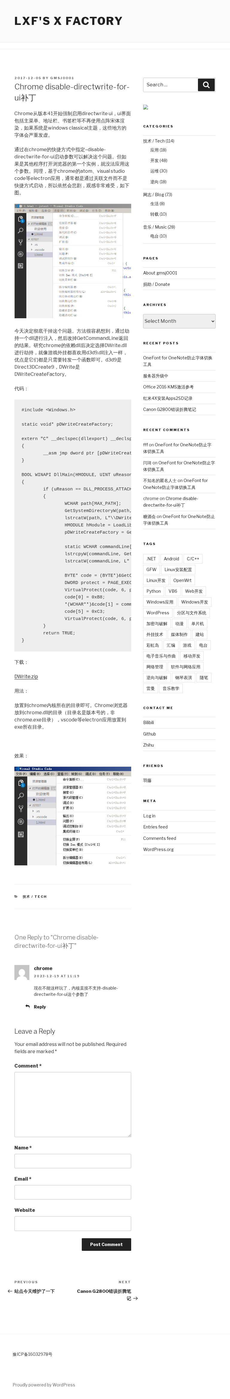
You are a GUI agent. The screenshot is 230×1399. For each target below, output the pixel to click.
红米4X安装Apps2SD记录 (168, 398)
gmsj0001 (62, 78)
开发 (154, 160)
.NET (151, 558)
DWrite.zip (26, 676)
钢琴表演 (183, 677)
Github (149, 733)
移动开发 (192, 655)
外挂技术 (154, 634)
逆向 (154, 181)
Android (171, 558)
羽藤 (147, 780)
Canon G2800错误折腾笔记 (169, 409)
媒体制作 (179, 634)
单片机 (197, 623)
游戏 (187, 645)
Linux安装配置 (178, 569)
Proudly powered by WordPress (44, 1384)
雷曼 (150, 688)
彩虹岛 (152, 645)
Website (24, 1210)
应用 (154, 149)
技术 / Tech (35, 896)
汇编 (171, 645)
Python (153, 591)
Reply (40, 1006)
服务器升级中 (155, 375)
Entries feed (155, 826)
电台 (154, 235)
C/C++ (193, 558)
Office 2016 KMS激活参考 (168, 386)
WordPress (157, 612)
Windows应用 (159, 601)
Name (23, 1148)
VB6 (173, 591)
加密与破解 (156, 623)
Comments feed (159, 838)
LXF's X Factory (68, 21)
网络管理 (154, 666)
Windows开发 (194, 601)
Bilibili (148, 722)
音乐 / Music (155, 226)
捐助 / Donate (156, 284)
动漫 (179, 623)
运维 (154, 170)
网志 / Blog (153, 194)
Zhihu (148, 744)
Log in (149, 815)
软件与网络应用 (185, 666)
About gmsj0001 (160, 272)
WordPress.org (158, 849)
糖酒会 (149, 516)
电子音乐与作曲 (161, 655)
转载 (154, 214)
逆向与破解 (156, 677)
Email (22, 1179)
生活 (154, 203)
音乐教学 (171, 688)
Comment (28, 1066)
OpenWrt (182, 580)
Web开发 (194, 591)
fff (145, 444)
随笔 (204, 677)
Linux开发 (156, 580)
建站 (200, 634)
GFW (151, 569)
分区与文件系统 (191, 612)
